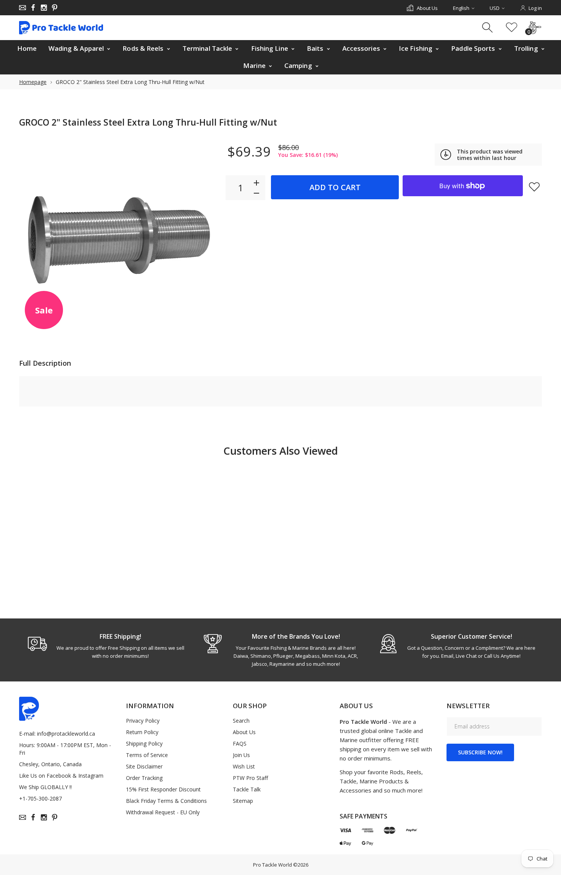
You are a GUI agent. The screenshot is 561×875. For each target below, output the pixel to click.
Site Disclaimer (144, 766)
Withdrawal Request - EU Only (163, 812)
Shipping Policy (144, 743)
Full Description (45, 363)
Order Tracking (144, 777)
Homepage (33, 82)
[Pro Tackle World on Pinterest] (54, 7)
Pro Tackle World (272, 864)
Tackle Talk (247, 789)
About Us (244, 732)
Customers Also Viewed (280, 451)
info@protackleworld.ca (66, 733)
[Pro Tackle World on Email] (22, 7)
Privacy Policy (143, 720)
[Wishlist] (511, 27)
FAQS (240, 743)
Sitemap (243, 800)
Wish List (244, 766)
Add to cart (335, 187)
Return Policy (142, 732)
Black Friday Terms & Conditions (166, 800)
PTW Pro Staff (250, 777)
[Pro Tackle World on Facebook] (33, 7)
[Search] (488, 27)
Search (241, 720)
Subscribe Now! (480, 752)
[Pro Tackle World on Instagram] (44, 7)
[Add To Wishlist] (534, 186)
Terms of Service (147, 755)
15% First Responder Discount (163, 789)
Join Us (241, 755)
